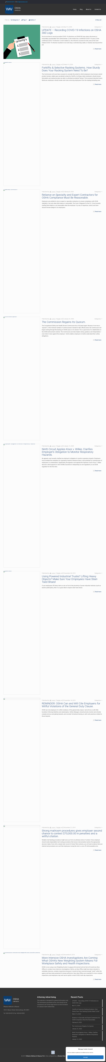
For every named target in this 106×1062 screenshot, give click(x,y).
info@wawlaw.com (22, 2)
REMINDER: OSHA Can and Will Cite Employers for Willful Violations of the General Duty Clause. (71, 705)
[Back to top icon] (53, 1052)
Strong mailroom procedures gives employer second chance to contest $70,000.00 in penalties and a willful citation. (72, 833)
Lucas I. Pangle (55, 27)
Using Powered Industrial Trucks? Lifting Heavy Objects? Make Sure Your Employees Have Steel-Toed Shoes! (70, 579)
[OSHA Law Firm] (13, 9)
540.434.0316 (11, 2)
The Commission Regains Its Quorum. (64, 322)
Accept (85, 1057)
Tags (24, 20)
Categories (15, 20)
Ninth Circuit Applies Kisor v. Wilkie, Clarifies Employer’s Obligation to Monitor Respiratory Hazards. (67, 452)
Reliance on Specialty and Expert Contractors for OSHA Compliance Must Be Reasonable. (70, 196)
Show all (98, 20)
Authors (32, 20)
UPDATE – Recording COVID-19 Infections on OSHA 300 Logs (71, 31)
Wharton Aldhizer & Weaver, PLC (35, 1056)
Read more (98, 49)
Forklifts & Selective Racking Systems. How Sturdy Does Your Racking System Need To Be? (71, 69)
